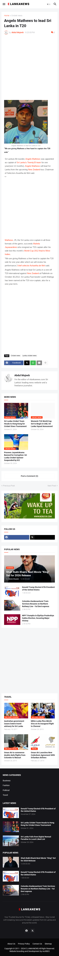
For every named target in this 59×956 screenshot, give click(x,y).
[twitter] (42, 537)
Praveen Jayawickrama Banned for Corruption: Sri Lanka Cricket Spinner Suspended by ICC (15, 456)
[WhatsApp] (33, 363)
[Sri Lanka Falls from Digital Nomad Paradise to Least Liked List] (11, 840)
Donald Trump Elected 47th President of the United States (38, 588)
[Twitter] (27, 363)
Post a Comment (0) (29, 476)
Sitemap (48, 944)
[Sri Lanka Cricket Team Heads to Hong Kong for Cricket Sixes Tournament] (11, 826)
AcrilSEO (46, 951)
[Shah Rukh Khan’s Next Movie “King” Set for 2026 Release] (11, 862)
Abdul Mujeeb (22, 375)
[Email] (39, 363)
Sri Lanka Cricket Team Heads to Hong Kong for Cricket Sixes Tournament (15, 423)
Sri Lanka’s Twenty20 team (29, 162)
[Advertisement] (29, 67)
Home (6, 16)
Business (6, 780)
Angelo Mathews (32, 159)
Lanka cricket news (29, 356)
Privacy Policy (24, 944)
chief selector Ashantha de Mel (31, 265)
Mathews (9, 240)
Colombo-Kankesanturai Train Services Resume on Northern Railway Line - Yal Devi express (35, 603)
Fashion (6, 785)
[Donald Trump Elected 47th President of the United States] (12, 591)
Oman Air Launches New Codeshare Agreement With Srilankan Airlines (43, 755)
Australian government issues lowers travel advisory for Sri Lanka (14, 723)
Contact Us (37, 944)
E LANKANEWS (32, 948)
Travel (5, 795)
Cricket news (16, 16)
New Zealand (34, 169)
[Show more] (45, 363)
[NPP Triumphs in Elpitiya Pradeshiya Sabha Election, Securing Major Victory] (12, 619)
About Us (11, 944)
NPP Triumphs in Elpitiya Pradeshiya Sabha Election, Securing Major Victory (38, 618)
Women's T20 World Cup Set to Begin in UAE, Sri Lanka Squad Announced (42, 423)
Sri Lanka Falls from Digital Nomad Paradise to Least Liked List (36, 838)
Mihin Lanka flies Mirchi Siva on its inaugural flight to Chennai (42, 723)
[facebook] (16, 537)
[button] (4, 4)
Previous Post (9, 486)
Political (6, 790)
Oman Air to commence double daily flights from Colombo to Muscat (14, 755)
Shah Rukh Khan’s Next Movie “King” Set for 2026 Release (38, 859)
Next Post (52, 486)
